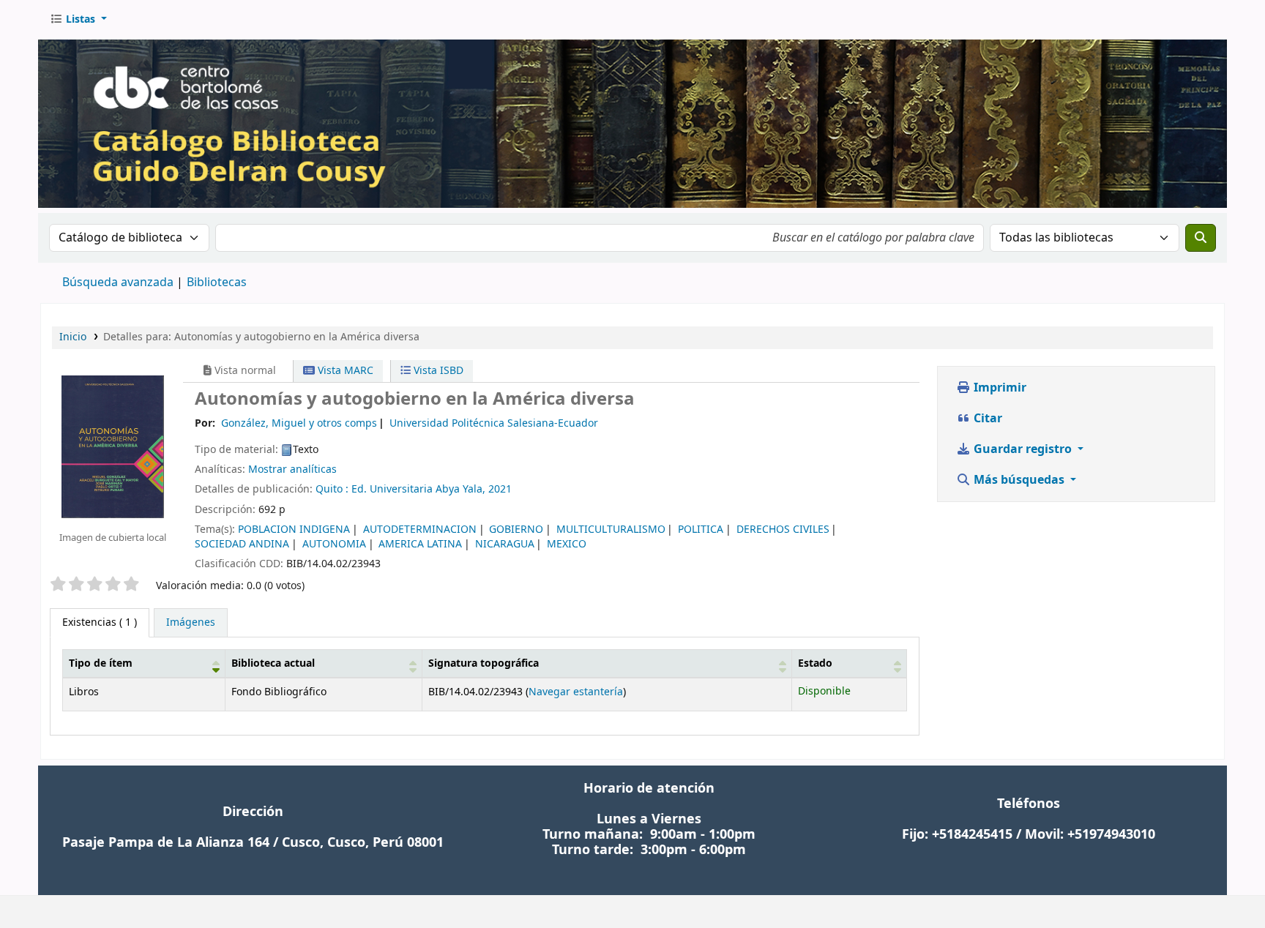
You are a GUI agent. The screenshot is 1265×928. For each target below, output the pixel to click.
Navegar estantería (576, 692)
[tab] (191, 622)
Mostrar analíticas (292, 469)
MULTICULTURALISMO (610, 529)
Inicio (72, 337)
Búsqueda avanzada (117, 282)
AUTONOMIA (334, 544)
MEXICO (566, 544)
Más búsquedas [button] (1019, 480)
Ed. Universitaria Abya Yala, (418, 489)
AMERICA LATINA (420, 544)
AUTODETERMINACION (420, 529)
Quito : (332, 489)
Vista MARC (344, 370)
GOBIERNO (516, 529)
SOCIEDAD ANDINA (242, 544)
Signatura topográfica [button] (483, 663)
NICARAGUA (504, 544)
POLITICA (700, 529)
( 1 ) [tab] (99, 622)
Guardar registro (1023, 449)
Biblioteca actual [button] (273, 663)
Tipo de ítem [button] (101, 663)
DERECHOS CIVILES (782, 529)
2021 (500, 489)
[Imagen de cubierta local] (112, 446)
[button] (78, 20)
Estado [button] (815, 663)
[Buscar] (1200, 238)
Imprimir (998, 388)
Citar (986, 418)
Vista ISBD (437, 370)
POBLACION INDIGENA (294, 529)
